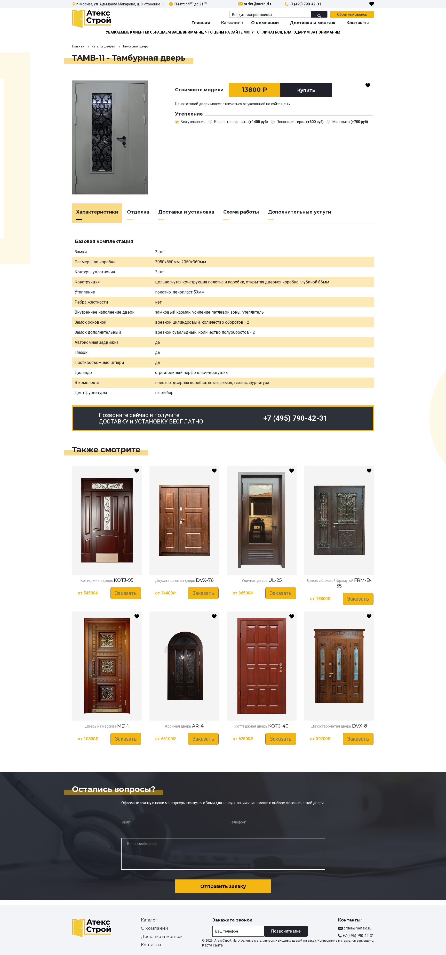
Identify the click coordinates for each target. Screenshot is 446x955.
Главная (201, 22)
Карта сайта (212, 945)
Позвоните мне (286, 931)
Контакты (357, 22)
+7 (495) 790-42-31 (305, 4)
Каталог (230, 22)
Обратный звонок (352, 14)
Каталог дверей (103, 46)
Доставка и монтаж (312, 22)
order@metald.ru (259, 4)
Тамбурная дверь (135, 46)
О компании (265, 22)
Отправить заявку (223, 886)
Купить (306, 90)
